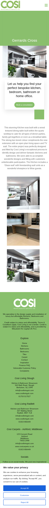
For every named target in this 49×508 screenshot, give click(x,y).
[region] (24, 485)
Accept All (24, 488)
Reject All (24, 502)
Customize (24, 495)
